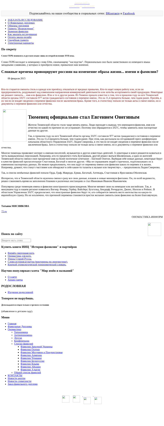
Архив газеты (15, 279)
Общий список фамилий (27, 372)
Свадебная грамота (18, 40)
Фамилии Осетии (30, 349)
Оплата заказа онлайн (20, 37)
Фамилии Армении (31, 355)
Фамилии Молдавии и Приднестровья (41, 352)
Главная (12, 323)
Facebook (129, 13)
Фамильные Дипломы (20, 326)
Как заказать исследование (22, 34)
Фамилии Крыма (29, 364)
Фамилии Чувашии (31, 358)
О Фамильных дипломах (21, 22)
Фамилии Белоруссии (32, 361)
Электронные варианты (21, 43)
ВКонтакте (113, 13)
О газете (12, 277)
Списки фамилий (23, 343)
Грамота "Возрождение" (21, 28)
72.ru (4, 211)
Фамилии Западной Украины (36, 346)
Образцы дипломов (18, 25)
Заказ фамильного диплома (22, 384)
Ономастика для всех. (20, 256)
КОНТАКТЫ (15, 375)
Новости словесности (19, 381)
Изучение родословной (20, 292)
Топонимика (21, 332)
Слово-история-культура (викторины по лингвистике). (38, 261)
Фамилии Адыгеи (30, 369)
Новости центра (16, 378)
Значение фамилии (18, 31)
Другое (18, 338)
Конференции (21, 340)
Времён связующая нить (21, 253)
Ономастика (14, 329)
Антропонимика (23, 335)
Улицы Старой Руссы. (20, 258)
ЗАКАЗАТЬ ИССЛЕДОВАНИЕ (25, 20)
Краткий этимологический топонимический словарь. (37, 264)
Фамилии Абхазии (30, 366)
